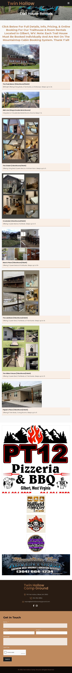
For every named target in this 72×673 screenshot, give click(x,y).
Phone (6, 630)
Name (6, 622)
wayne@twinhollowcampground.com (37, 602)
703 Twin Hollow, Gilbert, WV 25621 (37, 594)
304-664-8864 (37, 598)
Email (38, 630)
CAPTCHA (6, 647)
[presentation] (14, 652)
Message (6, 636)
